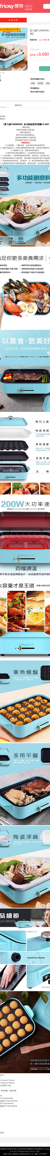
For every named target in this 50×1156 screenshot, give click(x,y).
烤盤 (33, 83)
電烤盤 (40, 83)
